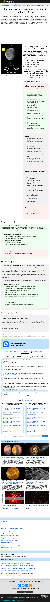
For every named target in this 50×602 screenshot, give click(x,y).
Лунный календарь (10, 4)
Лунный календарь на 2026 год (6, 542)
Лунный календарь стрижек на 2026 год (8, 544)
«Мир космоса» (4, 596)
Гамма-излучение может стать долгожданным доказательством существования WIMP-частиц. (18, 568)
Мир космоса (3, 4)
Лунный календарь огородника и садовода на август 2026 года (12, 537)
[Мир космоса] (4, 1)
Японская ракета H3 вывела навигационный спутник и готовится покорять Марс (16, 563)
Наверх (29, 591)
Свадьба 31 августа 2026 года (6, 531)
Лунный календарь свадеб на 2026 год (8, 549)
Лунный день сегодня (5, 523)
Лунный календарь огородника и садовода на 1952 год (25, 4)
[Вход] (48, 1)
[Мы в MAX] (19, 585)
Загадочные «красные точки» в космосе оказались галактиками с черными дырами (17, 573)
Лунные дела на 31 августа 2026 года (7, 530)
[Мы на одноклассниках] (30, 585)
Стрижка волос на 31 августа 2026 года (8, 526)
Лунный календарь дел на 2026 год (7, 547)
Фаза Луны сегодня (4, 521)
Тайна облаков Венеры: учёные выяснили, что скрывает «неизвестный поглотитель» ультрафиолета (20, 566)
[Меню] (1, 2)
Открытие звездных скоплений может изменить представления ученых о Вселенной (17, 565)
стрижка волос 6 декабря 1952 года (12, 369)
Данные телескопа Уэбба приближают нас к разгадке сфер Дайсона (13, 561)
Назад (20, 591)
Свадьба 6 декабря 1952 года (10, 380)
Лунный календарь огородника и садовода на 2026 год (11, 545)
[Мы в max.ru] (17, 347)
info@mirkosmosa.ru (12, 598)
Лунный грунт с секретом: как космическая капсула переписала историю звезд (16, 576)
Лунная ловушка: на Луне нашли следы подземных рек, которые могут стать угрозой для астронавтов (20, 571)
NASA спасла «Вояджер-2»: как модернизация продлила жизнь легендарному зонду (16, 575)
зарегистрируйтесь (18, 77)
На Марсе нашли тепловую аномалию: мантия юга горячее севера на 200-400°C (16, 570)
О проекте (3, 600)
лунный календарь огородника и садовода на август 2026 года (19, 389)
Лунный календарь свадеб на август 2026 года (9, 540)
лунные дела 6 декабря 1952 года (11, 374)
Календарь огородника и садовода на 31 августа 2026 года (12, 528)
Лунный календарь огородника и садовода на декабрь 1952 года (12, 5)
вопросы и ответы (44, 336)
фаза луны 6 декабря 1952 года (11, 362)
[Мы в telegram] (23, 585)
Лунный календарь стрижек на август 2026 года (10, 535)
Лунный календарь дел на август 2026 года (9, 538)
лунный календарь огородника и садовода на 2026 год (17, 395)
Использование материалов (10, 600)
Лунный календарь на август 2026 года (8, 533)
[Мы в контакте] (27, 585)
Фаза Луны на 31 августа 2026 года (7, 525)
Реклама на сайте (20, 600)
